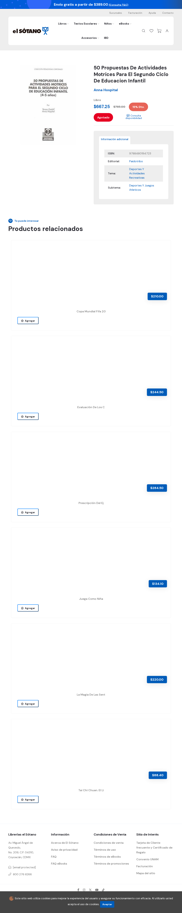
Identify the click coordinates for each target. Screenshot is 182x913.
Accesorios (89, 38)
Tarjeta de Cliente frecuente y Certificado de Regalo (154, 847)
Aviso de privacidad (64, 850)
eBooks (124, 23)
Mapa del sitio (145, 873)
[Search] (143, 31)
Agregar (29, 320)
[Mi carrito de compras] (159, 31)
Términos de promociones (111, 863)
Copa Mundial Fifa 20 (91, 311)
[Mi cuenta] (167, 31)
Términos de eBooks (107, 857)
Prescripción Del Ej (91, 503)
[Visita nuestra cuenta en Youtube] (96, 889)
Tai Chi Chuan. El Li (91, 790)
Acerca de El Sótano (65, 843)
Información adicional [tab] (114, 139)
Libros (62, 23)
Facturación (135, 12)
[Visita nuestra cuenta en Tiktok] (103, 889)
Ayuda (152, 12)
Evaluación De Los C (91, 407)
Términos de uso (105, 850)
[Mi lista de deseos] (151, 31)
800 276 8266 (22, 874)
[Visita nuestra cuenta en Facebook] (78, 889)
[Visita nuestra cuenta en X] (90, 889)
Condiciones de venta (109, 843)
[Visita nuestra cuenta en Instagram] (84, 889)
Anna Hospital (106, 90)
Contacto (168, 12)
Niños (108, 23)
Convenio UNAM (147, 859)
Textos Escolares (85, 23)
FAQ (54, 857)
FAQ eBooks (59, 863)
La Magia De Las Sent (91, 694)
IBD (106, 38)
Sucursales (115, 12)
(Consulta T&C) (118, 4)
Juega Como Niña (91, 599)
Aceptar (107, 904)
